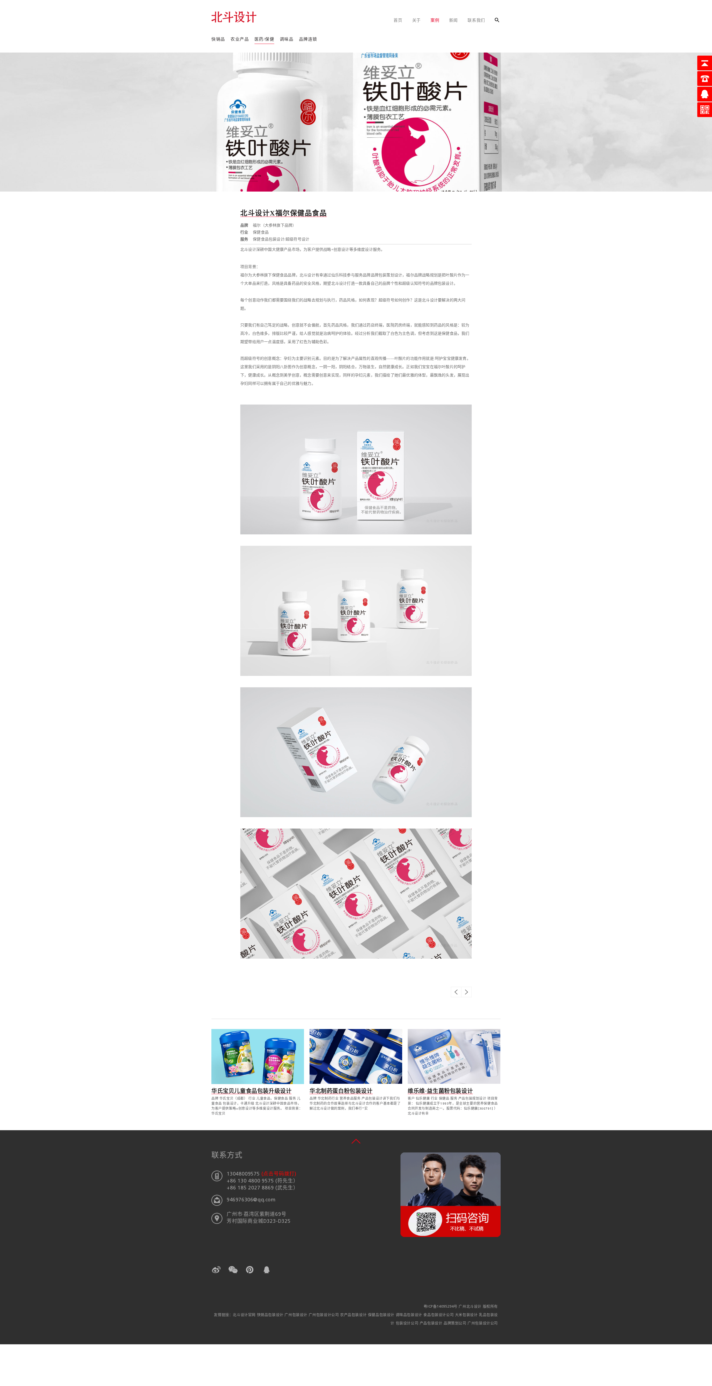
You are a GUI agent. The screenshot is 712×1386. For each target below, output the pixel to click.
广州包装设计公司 (324, 1315)
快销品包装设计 (271, 1315)
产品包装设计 (432, 1323)
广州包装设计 (296, 1315)
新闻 (453, 21)
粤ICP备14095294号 (440, 1306)
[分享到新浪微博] (216, 1270)
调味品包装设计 (410, 1315)
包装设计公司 (408, 1323)
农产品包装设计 (354, 1315)
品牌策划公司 (456, 1323)
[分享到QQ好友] (266, 1270)
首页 (398, 21)
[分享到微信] (233, 1270)
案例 (435, 21)
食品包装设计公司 (439, 1315)
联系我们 (476, 21)
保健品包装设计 (382, 1315)
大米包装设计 (467, 1315)
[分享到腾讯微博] (250, 1270)
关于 (416, 21)
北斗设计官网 (245, 1315)
